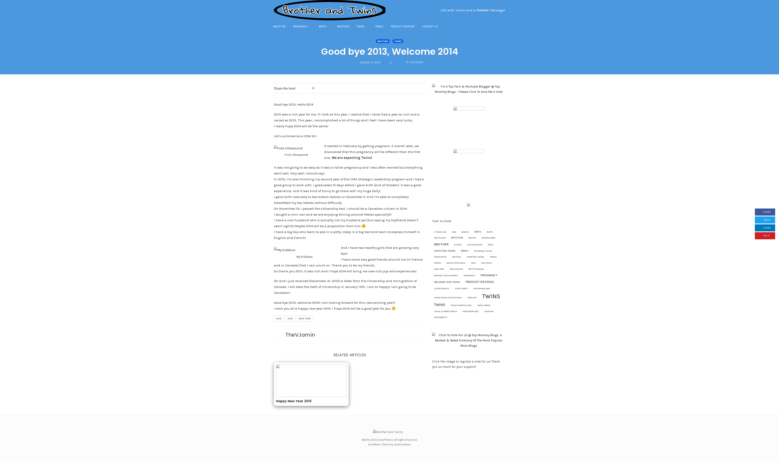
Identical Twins (475, 257)
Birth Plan (457, 237)
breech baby (488, 238)
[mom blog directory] (468, 340)
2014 (290, 318)
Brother (343, 26)
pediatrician (456, 269)
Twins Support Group (445, 311)
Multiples (486, 263)
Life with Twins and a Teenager (472, 10)
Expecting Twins (444, 250)
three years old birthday (448, 297)
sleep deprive (441, 288)
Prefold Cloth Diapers (446, 275)
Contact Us (430, 26)
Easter (458, 245)
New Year (305, 318)
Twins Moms (484, 305)
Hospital (456, 257)
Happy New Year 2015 (294, 401)
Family (380, 26)
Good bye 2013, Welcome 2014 (389, 51)
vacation (488, 311)
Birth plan (439, 238)
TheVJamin (300, 334)
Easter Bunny (474, 245)
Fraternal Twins (483, 251)
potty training (476, 269)
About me (279, 26)
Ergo (490, 245)
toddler (472, 297)
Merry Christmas (456, 263)
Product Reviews (403, 26)
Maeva (493, 257)
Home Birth (440, 257)
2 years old (440, 232)
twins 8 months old (461, 305)
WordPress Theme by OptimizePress (389, 444)
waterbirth (440, 317)
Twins (360, 26)
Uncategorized (470, 311)
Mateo (437, 263)
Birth (322, 26)
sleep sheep (461, 288)
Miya (473, 263)
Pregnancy (300, 26)
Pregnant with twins (447, 282)
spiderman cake (481, 288)
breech (472, 238)
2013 (279, 318)
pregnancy (469, 275)
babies (465, 232)
